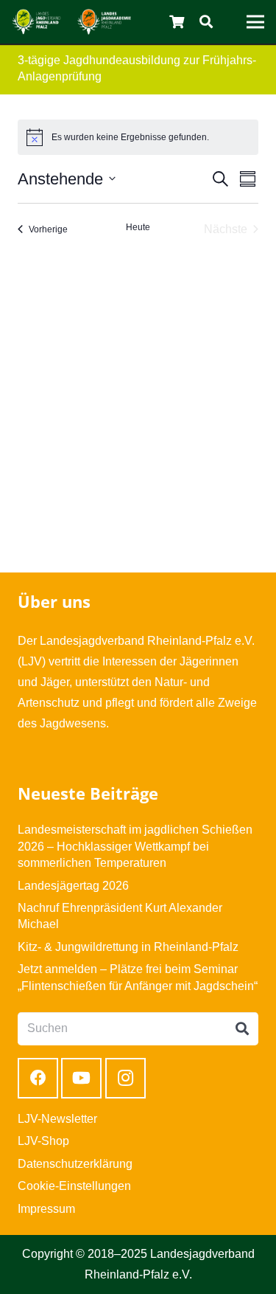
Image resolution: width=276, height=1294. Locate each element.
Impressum (46, 1209)
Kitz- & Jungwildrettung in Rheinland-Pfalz (128, 947)
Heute (138, 227)
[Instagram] (125, 1078)
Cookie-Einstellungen (74, 1186)
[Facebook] (38, 1078)
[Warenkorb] (177, 22)
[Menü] (255, 22)
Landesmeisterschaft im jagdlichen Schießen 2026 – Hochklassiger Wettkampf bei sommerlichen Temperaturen (135, 846)
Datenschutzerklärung (75, 1164)
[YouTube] (81, 1078)
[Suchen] (206, 22)
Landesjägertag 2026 (73, 885)
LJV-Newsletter (57, 1119)
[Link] (36, 22)
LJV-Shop (43, 1141)
